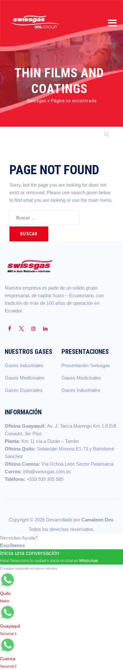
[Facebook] (9, 329)
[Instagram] (33, 329)
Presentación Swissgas (86, 365)
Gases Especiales (24, 390)
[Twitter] (21, 329)
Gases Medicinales (24, 377)
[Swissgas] (35, 21)
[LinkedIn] (45, 329)
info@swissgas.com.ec (47, 471)
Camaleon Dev (97, 519)
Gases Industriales (24, 365)
